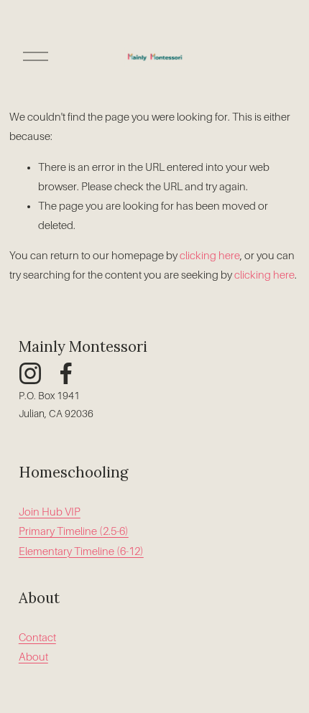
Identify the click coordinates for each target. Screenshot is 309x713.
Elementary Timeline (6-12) (81, 551)
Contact (37, 637)
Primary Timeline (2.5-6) (74, 531)
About (33, 657)
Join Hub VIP (49, 512)
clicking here (210, 255)
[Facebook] (66, 373)
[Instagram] (30, 373)
